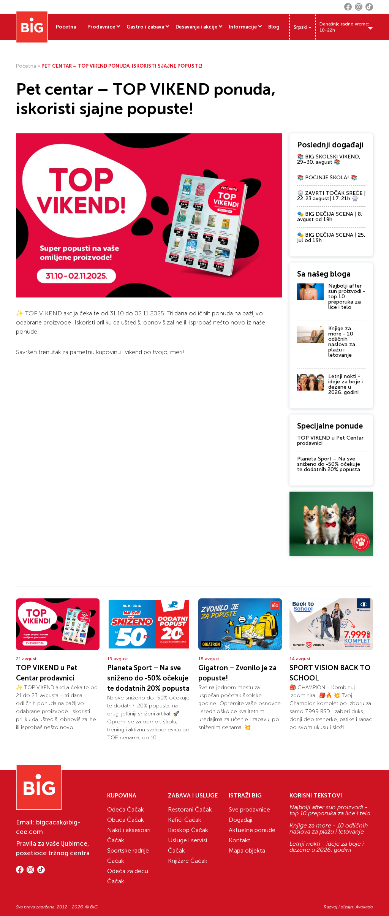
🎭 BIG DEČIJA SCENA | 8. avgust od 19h (329, 217)
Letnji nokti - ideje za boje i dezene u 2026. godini (345, 384)
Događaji (240, 819)
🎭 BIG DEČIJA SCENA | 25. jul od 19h (331, 238)
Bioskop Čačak (188, 830)
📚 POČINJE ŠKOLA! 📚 (327, 177)
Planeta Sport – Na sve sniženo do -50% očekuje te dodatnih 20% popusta (328, 464)
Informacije (243, 27)
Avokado (364, 907)
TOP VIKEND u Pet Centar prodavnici (330, 440)
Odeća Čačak (125, 809)
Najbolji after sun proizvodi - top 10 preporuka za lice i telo (329, 810)
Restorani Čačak (190, 809)
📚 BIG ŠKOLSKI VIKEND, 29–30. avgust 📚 (329, 159)
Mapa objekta (247, 850)
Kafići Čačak (184, 819)
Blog (274, 27)
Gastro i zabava (145, 27)
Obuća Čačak (125, 819)
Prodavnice (101, 27)
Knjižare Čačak (187, 860)
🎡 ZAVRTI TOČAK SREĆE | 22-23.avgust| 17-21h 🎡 (331, 196)
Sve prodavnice (249, 809)
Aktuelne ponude (252, 830)
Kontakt (239, 840)
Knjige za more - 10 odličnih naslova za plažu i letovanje (341, 341)
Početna (66, 27)
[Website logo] (32, 27)
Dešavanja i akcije (196, 27)
